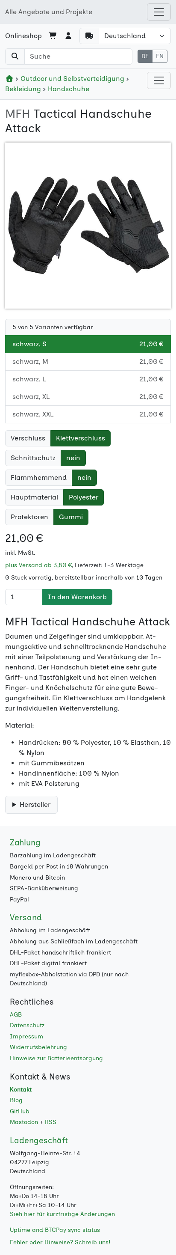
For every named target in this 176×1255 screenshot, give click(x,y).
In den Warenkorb (77, 597)
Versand (26, 917)
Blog (16, 1100)
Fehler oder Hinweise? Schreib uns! (60, 1242)
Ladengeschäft (39, 1140)
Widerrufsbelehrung (38, 1047)
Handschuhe (67, 89)
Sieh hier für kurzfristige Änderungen (62, 1214)
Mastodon (24, 1122)
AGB (16, 1014)
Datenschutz (27, 1025)
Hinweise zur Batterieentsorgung (56, 1058)
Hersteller (35, 804)
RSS (50, 1122)
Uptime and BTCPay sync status (55, 1230)
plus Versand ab (38, 565)
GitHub (19, 1111)
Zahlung (25, 843)
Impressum (26, 1036)
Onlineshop (23, 36)
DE (145, 56)
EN (160, 56)
